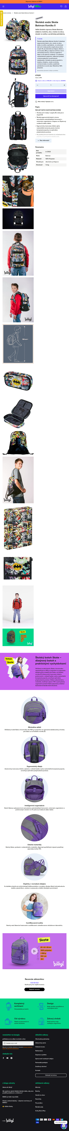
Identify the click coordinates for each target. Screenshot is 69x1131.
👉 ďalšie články (8, 1106)
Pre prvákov (38, 1103)
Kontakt (37, 1070)
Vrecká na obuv (40, 1095)
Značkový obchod (40, 1066)
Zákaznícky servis (40, 1043)
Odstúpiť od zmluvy (51, 1075)
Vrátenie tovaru (40, 1047)
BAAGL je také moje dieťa (10, 1097)
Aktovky (37, 1087)
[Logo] (34, 6)
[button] (65, 6)
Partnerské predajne (41, 1062)
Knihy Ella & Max (40, 1111)
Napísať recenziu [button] (34, 989)
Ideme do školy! (7, 1087)
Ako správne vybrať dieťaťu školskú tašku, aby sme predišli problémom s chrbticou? (18, 1092)
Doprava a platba (40, 1055)
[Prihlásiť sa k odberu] (31, 1043)
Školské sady (39, 1107)
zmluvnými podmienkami (13, 1048)
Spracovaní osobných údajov (44, 1058)
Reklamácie (39, 1051)
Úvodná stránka (7, 13)
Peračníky (38, 1099)
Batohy (37, 1091)
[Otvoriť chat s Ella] (64, 1126)
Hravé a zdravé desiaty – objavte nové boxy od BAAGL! (17, 1101)
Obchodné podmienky (42, 1039)
